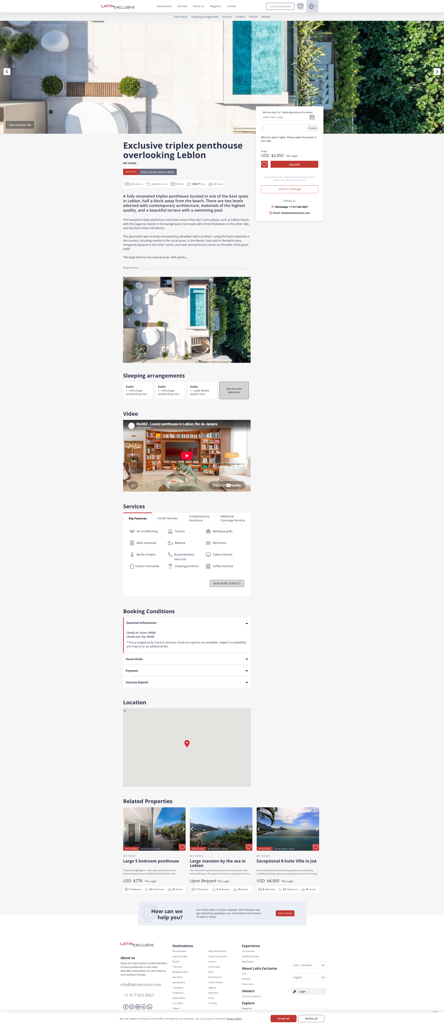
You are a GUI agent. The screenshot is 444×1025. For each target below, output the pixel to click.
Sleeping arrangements (205, 16)
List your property (280, 6)
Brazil (144, 171)
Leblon (170, 171)
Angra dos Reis (180, 956)
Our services (248, 951)
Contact (231, 6)
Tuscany (212, 1003)
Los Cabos (178, 1003)
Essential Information (141, 623)
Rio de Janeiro (157, 171)
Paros (211, 998)
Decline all (311, 1018)
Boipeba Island (180, 971)
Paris (211, 971)
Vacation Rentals (250, 956)
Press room (248, 984)
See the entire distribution (234, 390)
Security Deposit (137, 682)
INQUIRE (294, 164)
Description (181, 16)
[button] (300, 6)
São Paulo (178, 977)
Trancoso (177, 966)
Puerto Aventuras (217, 956)
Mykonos (213, 992)
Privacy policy (234, 1018)
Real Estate (247, 961)
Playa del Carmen (217, 951)
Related (265, 16)
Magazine (215, 6)
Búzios (176, 961)
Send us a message (290, 189)
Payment (132, 671)
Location (240, 16)
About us (198, 6)
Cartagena (178, 987)
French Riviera (215, 982)
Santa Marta (179, 998)
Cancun (212, 961)
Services (182, 6)
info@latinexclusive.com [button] (295, 213)
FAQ (244, 973)
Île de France (214, 977)
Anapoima (178, 992)
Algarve (212, 987)
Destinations (164, 6)
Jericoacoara (179, 982)
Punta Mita (214, 966)
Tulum (176, 1008)
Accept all (283, 1018)
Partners (246, 978)
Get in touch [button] (285, 913)
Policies (253, 16)
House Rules (134, 659)
